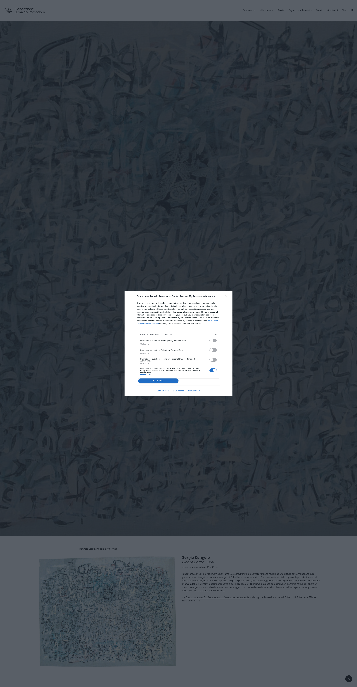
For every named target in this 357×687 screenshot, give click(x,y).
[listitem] (178, 334)
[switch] (213, 340)
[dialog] (178, 343)
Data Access (178, 391)
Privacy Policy (194, 391)
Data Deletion (163, 391)
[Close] (226, 296)
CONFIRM (158, 381)
